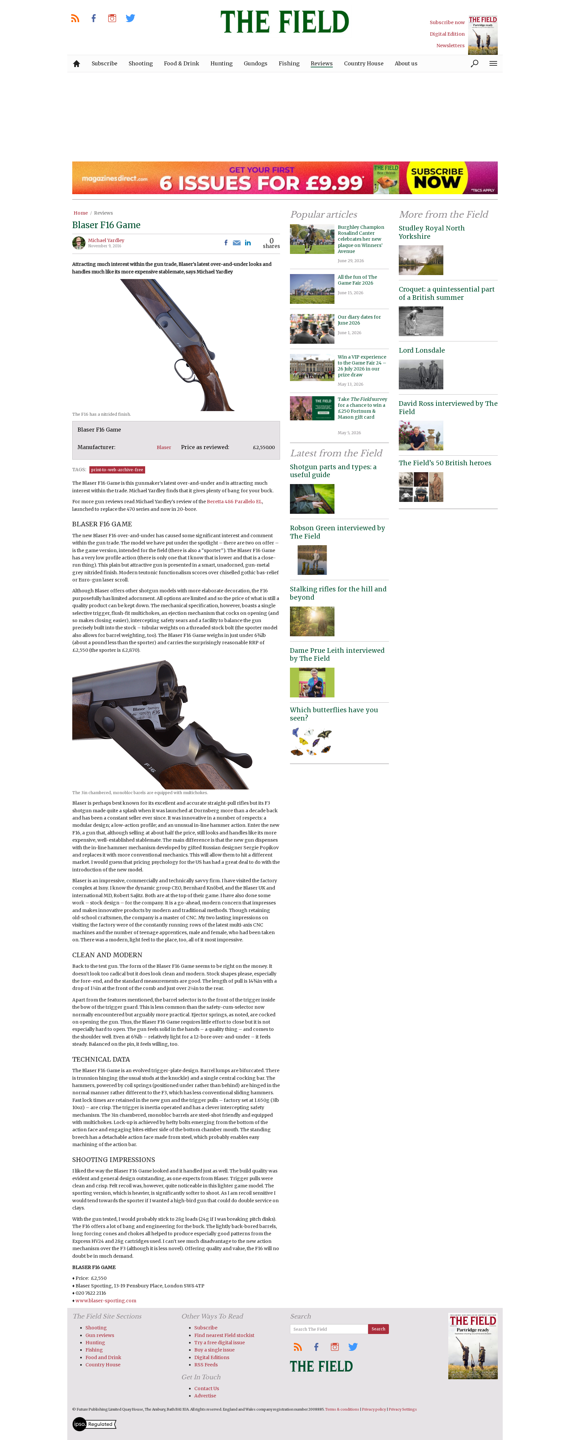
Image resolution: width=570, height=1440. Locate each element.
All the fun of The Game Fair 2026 (357, 280)
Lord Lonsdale (422, 350)
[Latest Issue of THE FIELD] (483, 35)
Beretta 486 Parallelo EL (234, 502)
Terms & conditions (342, 1409)
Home (81, 213)
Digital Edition (447, 34)
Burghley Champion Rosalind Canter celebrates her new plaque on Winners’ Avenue (361, 239)
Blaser (164, 447)
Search (378, 1328)
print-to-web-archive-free (117, 469)
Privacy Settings (403, 1409)
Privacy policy (374, 1409)
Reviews (103, 213)
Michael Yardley (106, 240)
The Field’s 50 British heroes (445, 463)
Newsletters (450, 46)
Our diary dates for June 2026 (359, 320)
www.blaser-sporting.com (106, 1301)
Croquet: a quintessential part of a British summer (447, 293)
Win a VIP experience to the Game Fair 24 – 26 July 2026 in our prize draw (362, 366)
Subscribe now (447, 22)
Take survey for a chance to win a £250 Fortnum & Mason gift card (362, 411)
